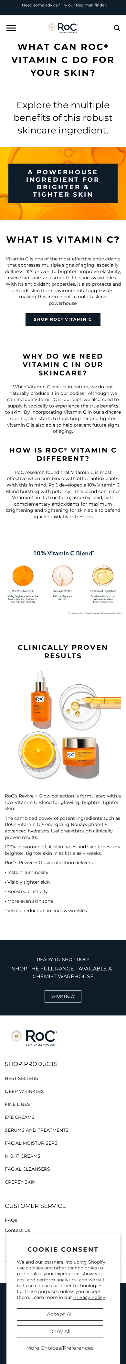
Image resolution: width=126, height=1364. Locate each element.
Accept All (60, 1314)
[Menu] (11, 28)
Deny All (59, 1331)
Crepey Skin (20, 1182)
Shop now (63, 996)
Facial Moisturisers (31, 1143)
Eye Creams (20, 1117)
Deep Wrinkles (24, 1091)
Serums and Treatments (36, 1130)
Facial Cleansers (27, 1169)
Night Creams (22, 1156)
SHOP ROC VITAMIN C (63, 319)
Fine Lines (17, 1104)
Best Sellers (21, 1078)
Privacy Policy (89, 1297)
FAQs (11, 1220)
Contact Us (17, 1230)
